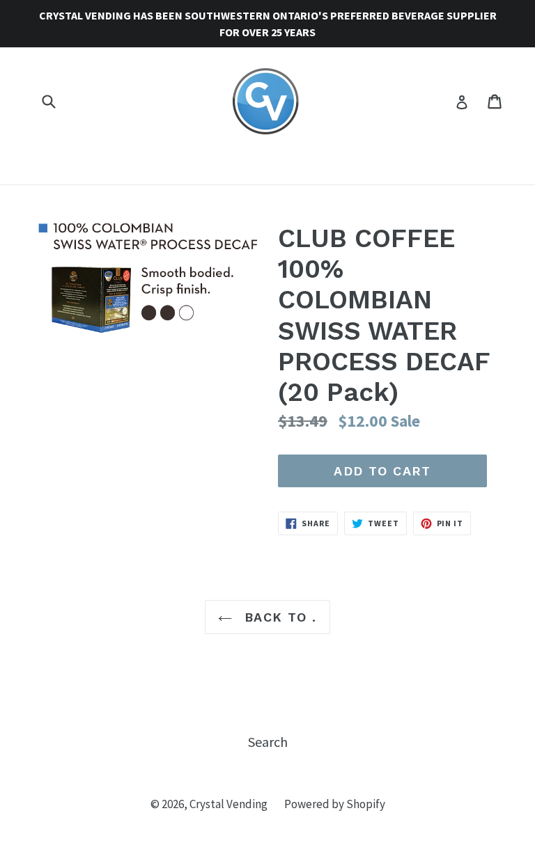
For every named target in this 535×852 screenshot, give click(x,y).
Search (268, 741)
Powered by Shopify (334, 804)
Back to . (277, 617)
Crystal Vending (228, 804)
